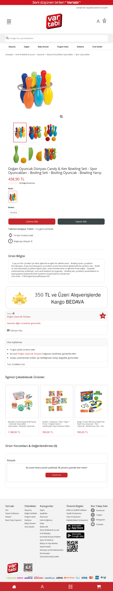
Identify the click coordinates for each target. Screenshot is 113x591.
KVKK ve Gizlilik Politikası (77, 510)
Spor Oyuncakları (82, 54)
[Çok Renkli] (12, 197)
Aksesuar (44, 517)
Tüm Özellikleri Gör (16, 364)
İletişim (8, 517)
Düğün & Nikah (31, 513)
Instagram (100, 519)
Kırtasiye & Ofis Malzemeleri (51, 550)
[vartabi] (54, 21)
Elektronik (44, 527)
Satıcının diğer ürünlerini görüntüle (24, 323)
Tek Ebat (13, 212)
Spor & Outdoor (47, 540)
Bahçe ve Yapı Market (49, 543)
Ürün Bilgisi (16, 256)
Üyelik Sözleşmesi (74, 513)
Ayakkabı (43, 513)
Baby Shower (43, 46)
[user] (98, 21)
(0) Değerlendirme (27, 183)
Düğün (26, 46)
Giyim (42, 510)
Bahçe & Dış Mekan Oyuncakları (60, 54)
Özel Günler (97, 46)
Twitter (99, 515)
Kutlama (80, 46)
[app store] (75, 527)
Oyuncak (40, 54)
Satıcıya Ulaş (16, 330)
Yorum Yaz (56, 475)
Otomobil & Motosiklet (49, 556)
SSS (6, 510)
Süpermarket (45, 546)
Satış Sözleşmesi (73, 517)
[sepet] (99, 586)
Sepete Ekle (81, 221)
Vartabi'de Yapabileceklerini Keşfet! (92, 7)
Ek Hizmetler (45, 553)
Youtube (99, 524)
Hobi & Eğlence (46, 520)
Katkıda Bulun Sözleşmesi (77, 520)
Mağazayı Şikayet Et (23, 241)
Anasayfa (9, 54)
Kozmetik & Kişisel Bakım (50, 537)
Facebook (100, 510)
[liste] (70, 586)
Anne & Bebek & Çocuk (25, 54)
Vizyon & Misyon (12, 513)
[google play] (77, 535)
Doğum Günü (62, 46)
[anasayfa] (14, 586)
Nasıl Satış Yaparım (13, 520)
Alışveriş (12, 46)
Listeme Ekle (32, 221)
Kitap (42, 523)
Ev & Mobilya (45, 533)
